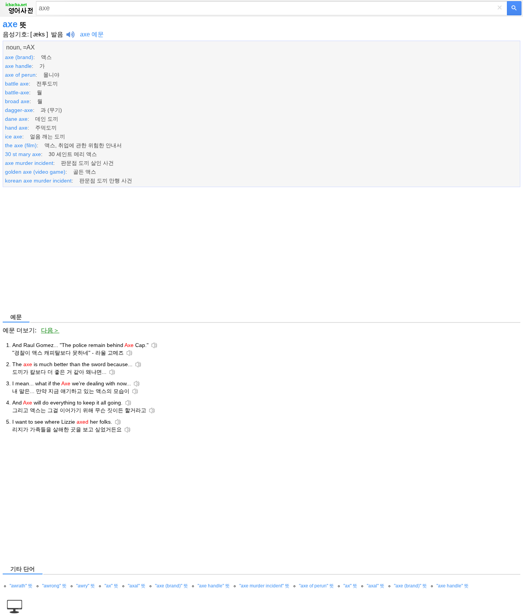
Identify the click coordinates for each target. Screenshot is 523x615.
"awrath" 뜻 (21, 586)
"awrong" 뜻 (54, 586)
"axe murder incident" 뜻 (264, 586)
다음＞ (50, 330)
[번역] (514, 8)
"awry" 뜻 (85, 586)
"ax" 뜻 (111, 586)
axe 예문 (92, 34)
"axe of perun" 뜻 (316, 586)
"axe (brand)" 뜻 (171, 586)
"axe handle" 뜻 (214, 586)
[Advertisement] (232, 251)
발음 (57, 34)
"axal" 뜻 (136, 586)
